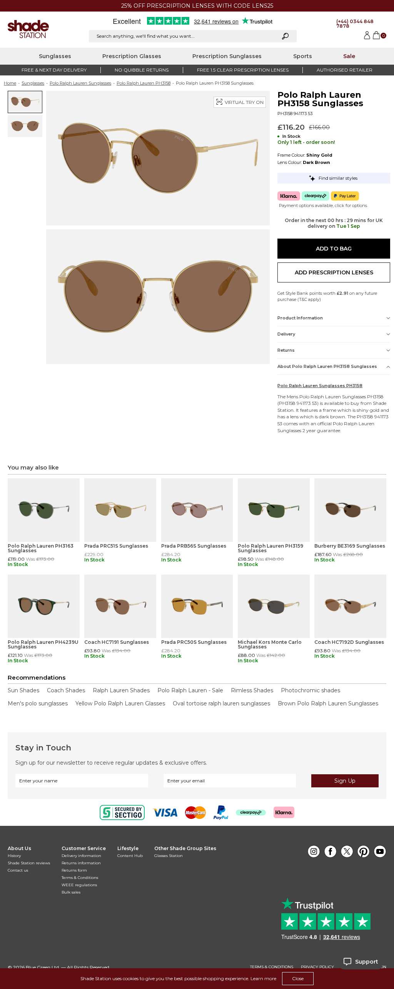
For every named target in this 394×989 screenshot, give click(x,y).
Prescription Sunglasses (227, 56)
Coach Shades (66, 690)
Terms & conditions (271, 967)
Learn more (263, 978)
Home (10, 83)
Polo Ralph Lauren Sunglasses (80, 83)
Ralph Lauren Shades (121, 690)
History (14, 855)
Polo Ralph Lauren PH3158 (143, 83)
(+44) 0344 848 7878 (355, 23)
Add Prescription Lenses (334, 272)
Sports (302, 56)
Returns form (74, 870)
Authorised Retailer (344, 70)
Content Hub (130, 855)
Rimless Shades (252, 690)
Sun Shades (23, 690)
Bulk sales (71, 892)
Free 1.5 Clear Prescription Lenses (243, 70)
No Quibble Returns (142, 70)
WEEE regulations (79, 884)
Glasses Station (168, 855)
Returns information (81, 862)
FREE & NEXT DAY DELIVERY (54, 70)
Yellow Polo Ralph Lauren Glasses (120, 703)
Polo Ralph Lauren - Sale (190, 690)
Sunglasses (55, 56)
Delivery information (81, 855)
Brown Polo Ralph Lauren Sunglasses (328, 703)
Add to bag (334, 248)
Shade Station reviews (29, 862)
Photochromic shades (310, 690)
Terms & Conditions (80, 877)
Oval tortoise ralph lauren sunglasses (221, 703)
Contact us (18, 870)
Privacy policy (317, 967)
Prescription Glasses (131, 56)
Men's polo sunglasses (38, 703)
